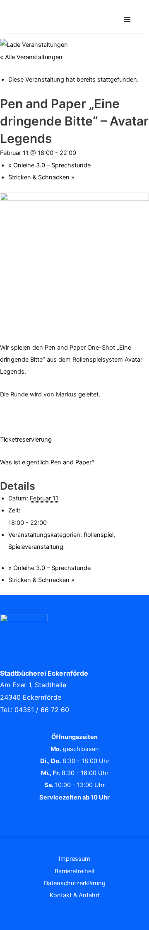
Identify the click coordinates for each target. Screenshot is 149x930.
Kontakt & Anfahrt (75, 895)
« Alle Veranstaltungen (31, 57)
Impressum (74, 858)
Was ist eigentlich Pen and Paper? (47, 462)
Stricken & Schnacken (41, 177)
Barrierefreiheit (75, 871)
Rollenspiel (98, 535)
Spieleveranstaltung (35, 547)
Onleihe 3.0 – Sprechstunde (49, 165)
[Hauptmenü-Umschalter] (127, 19)
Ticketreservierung (26, 439)
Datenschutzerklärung (75, 883)
